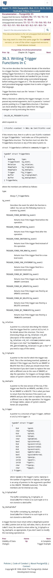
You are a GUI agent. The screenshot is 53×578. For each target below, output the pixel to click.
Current (24, 17)
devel (30, 19)
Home (26, 538)
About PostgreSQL (39, 563)
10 (36, 22)
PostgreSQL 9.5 (26, 14)
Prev (4, 52)
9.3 (4, 25)
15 (43, 17)
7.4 (44, 25)
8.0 (40, 25)
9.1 (13, 25)
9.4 (49, 22)
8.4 (22, 25)
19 (25, 19)
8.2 (31, 25)
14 (46, 17)
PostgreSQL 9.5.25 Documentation (26, 50)
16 (39, 17)
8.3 (27, 25)
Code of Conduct (20, 563)
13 (24, 22)
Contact (26, 566)
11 (32, 22)
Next (48, 52)
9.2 (9, 25)
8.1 (36, 25)
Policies (7, 563)
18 (30, 17)
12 (28, 22)
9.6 (40, 22)
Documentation (9, 14)
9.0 (18, 25)
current (46, 39)
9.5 (45, 22)
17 (35, 17)
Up (8, 52)
